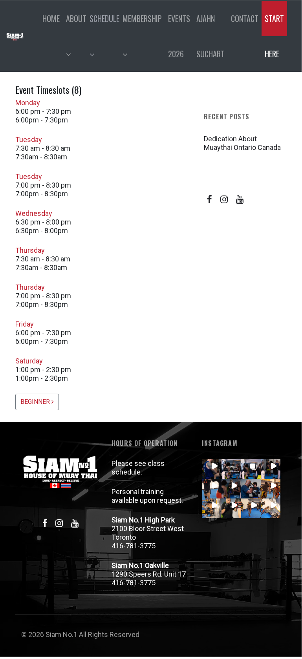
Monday (27, 103)
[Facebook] (210, 199)
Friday (24, 324)
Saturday (29, 361)
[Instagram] (224, 199)
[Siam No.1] (15, 36)
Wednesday (33, 213)
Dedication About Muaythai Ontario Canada (242, 143)
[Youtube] (240, 199)
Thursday (30, 250)
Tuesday (28, 139)
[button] (211, 469)
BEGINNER (35, 401)
